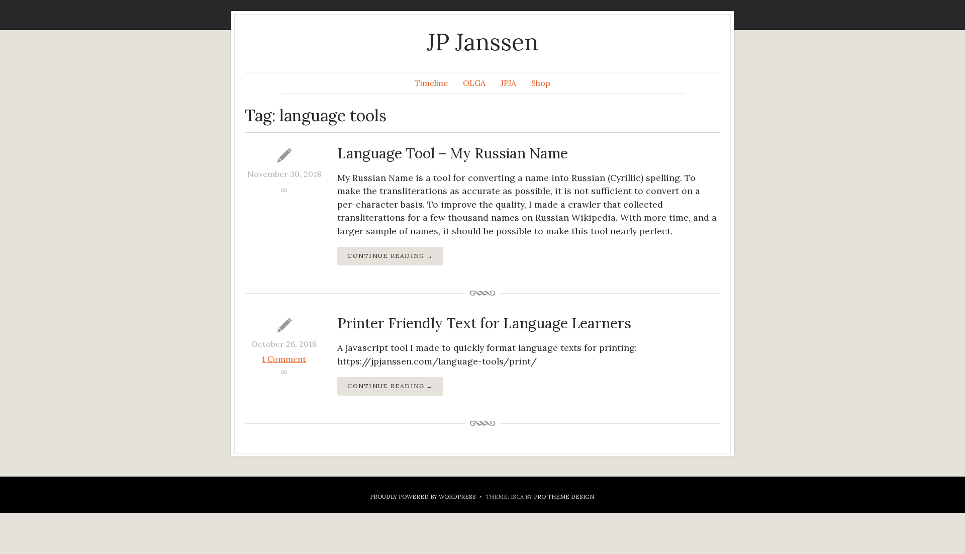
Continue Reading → (390, 255)
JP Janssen (482, 42)
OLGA (474, 83)
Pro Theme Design (564, 496)
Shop (540, 83)
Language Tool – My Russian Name (452, 153)
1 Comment (284, 359)
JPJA (508, 83)
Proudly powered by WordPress (423, 496)
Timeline (431, 83)
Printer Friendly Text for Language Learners (484, 323)
